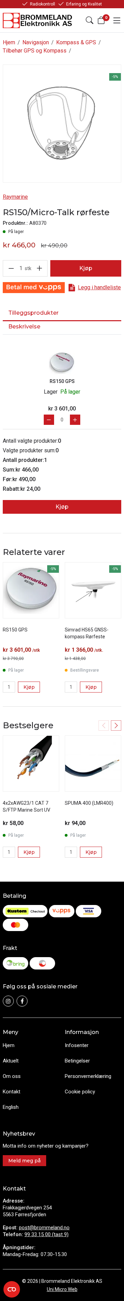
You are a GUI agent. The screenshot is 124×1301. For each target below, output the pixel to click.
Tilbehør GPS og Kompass (34, 50)
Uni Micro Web (62, 1289)
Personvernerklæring (88, 1076)
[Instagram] (8, 1001)
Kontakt (11, 1092)
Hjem (9, 42)
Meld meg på (24, 1161)
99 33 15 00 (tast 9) (46, 1234)
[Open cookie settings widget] (11, 1289)
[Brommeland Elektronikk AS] (38, 20)
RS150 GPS (62, 381)
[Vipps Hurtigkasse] (34, 287)
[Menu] (116, 20)
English (11, 1107)
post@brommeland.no (44, 1227)
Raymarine (15, 197)
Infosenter (77, 1045)
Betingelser (77, 1061)
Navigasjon (35, 42)
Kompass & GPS (76, 42)
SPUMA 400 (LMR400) (89, 803)
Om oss (12, 1076)
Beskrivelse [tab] (24, 326)
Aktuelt (11, 1061)
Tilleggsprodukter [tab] (33, 313)
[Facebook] (22, 1001)
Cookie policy (80, 1092)
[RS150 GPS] (62, 362)
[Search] (89, 20)
